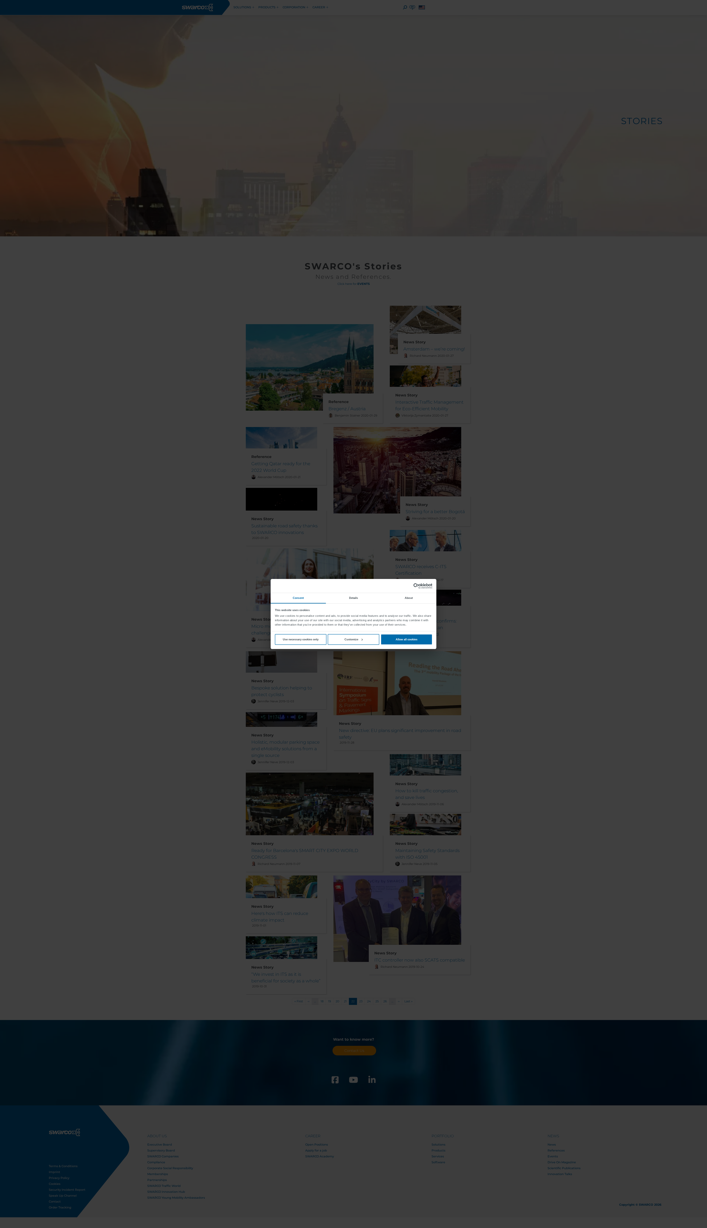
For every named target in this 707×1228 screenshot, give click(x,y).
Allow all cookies (406, 639)
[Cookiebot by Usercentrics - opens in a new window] (416, 586)
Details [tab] (353, 597)
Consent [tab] (298, 597)
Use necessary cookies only (301, 639)
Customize (351, 639)
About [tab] (409, 597)
